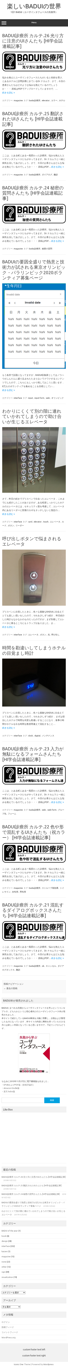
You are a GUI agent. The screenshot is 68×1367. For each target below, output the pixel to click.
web (48, 398)
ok (43, 966)
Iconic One (18, 1364)
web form (51, 810)
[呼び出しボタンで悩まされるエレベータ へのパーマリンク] (34, 605)
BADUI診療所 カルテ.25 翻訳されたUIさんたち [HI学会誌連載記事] (33, 119)
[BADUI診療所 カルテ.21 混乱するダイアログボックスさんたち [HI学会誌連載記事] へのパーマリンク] (34, 940)
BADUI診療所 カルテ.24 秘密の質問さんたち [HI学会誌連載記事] (33, 193)
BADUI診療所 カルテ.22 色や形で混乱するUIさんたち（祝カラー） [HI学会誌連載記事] (33, 832)
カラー (54, 100)
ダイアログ (47, 174)
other (4, 1267)
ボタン (11, 525)
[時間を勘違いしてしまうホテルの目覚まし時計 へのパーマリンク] (34, 705)
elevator (46, 100)
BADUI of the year (10, 1231)
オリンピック (57, 398)
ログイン (6, 1322)
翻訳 (56, 174)
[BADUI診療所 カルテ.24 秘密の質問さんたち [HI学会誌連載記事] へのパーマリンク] (34, 222)
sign (3, 1272)
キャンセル (51, 966)
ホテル (62, 100)
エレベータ (55, 522)
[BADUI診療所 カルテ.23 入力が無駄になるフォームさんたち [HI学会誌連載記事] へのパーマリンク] (34, 783)
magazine (18, 100)
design (5, 1241)
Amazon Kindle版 (11, 1088)
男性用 (23, 892)
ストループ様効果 (50, 888)
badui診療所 (34, 100)
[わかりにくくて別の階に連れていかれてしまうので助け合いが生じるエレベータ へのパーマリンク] (34, 492)
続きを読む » (8, 92)
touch (45, 522)
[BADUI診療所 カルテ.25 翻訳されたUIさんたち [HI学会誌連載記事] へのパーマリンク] (34, 148)
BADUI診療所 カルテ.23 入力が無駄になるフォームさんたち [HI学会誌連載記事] (33, 754)
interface (18, 398)
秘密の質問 (47, 248)
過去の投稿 (10, 988)
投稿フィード (8, 1327)
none (4, 1262)
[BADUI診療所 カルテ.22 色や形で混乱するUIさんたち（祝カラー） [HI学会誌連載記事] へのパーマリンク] (34, 862)
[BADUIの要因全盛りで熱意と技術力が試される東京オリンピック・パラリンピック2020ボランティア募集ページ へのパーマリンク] (34, 368)
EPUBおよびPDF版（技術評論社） (19, 1085)
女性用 (15, 892)
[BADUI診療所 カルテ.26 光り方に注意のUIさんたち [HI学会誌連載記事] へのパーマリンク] (34, 70)
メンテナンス (48, 735)
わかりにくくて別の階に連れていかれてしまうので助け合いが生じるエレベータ (32, 416)
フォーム (12, 813)
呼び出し (55, 634)
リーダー (20, 525)
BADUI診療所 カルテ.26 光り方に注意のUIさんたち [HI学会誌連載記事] (33, 41)
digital (37, 735)
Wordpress (48, 1364)
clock (30, 735)
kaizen (4, 1251)
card (30, 522)
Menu (34, 22)
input (30, 398)
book (4, 1236)
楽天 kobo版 (9, 1091)
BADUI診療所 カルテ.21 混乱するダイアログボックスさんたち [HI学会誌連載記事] (33, 910)
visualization (7, 1277)
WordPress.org (8, 1337)
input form (39, 398)
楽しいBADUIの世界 (34, 6)
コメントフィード (10, 1332)
